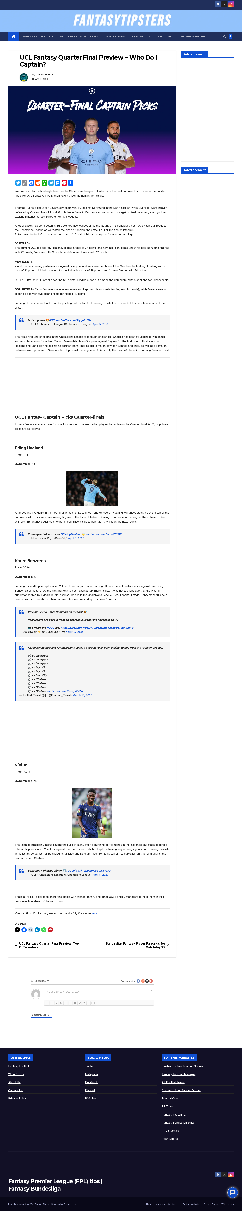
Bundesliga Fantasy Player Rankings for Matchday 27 (135, 945)
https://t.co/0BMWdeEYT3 (78, 627)
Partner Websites (192, 36)
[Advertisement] (92, 383)
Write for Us (115, 36)
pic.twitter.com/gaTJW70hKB (114, 627)
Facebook (91, 1082)
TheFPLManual (44, 74)
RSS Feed (91, 1098)
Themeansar (70, 1204)
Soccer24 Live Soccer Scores (181, 1090)
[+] (93, 1002)
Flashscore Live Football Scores (182, 1066)
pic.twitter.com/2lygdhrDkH (74, 320)
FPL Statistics (170, 1130)
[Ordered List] (66, 1003)
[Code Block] (79, 1003)
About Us (164, 36)
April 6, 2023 (100, 874)
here (94, 913)
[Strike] (61, 1003)
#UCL (52, 320)
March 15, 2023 (82, 695)
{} (88, 1002)
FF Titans (168, 1106)
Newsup (55, 1204)
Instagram (91, 1074)
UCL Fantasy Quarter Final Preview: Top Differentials (49, 945)
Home (149, 1204)
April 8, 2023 (100, 324)
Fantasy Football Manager (178, 1074)
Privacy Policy (17, 1098)
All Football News (173, 1082)
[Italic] (52, 1003)
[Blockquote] (75, 1003)
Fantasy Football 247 (175, 1114)
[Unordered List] (70, 1003)
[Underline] (56, 1003)
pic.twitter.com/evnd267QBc (104, 534)
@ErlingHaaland (71, 534)
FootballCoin (170, 1098)
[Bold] (47, 1003)
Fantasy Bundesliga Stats (178, 1122)
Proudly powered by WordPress (24, 1204)
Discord (90, 1090)
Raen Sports (170, 1138)
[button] (224, 36)
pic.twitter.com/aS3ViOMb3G (92, 870)
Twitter (89, 1066)
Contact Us (141, 36)
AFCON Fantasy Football (79, 36)
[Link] (84, 1003)
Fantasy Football (37, 36)
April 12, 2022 (74, 631)
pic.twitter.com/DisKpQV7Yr (65, 691)
